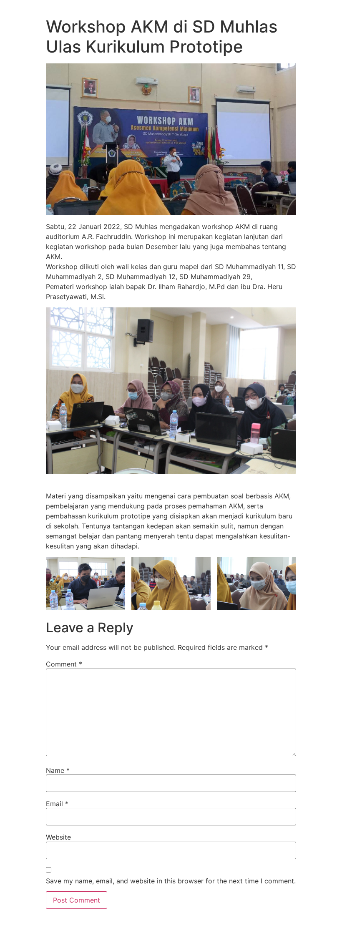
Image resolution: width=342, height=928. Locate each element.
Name (58, 770)
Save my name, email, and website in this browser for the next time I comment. (171, 881)
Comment (64, 664)
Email (57, 803)
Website (58, 837)
